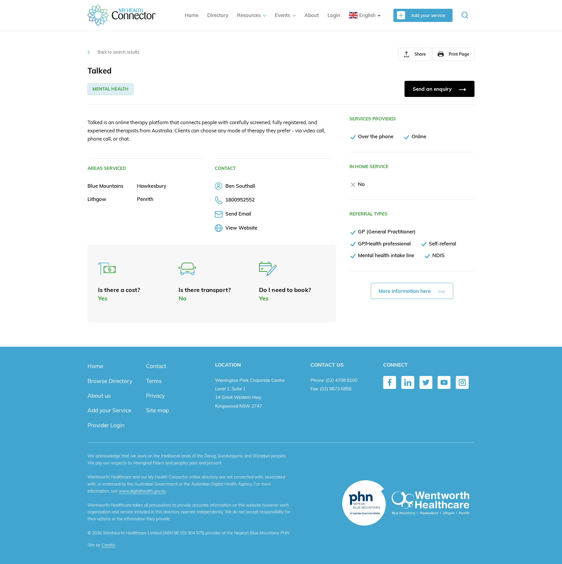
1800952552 (240, 199)
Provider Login (106, 425)
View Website (241, 228)
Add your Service (109, 410)
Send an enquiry (433, 89)
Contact (156, 366)
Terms (154, 380)
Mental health (110, 89)
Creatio (108, 545)
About (311, 15)
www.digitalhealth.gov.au (142, 491)
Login (334, 15)
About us (99, 395)
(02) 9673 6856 (336, 389)
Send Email (238, 214)
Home (191, 15)
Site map (157, 410)
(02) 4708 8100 (341, 380)
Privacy (155, 395)
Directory (217, 15)
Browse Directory (110, 380)
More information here (405, 291)
